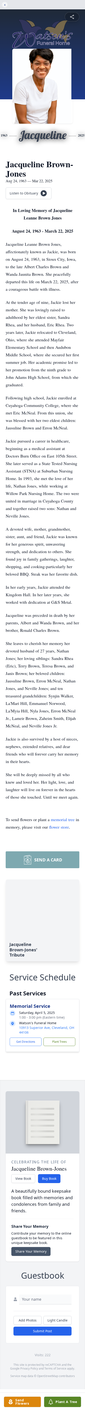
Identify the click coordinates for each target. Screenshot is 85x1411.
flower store (59, 827)
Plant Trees (59, 1042)
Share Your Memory (31, 1251)
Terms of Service (55, 1368)
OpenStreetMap (47, 1376)
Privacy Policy (29, 1368)
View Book (23, 1178)
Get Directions (25, 1042)
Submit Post (42, 1331)
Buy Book (49, 1178)
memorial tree (63, 819)
